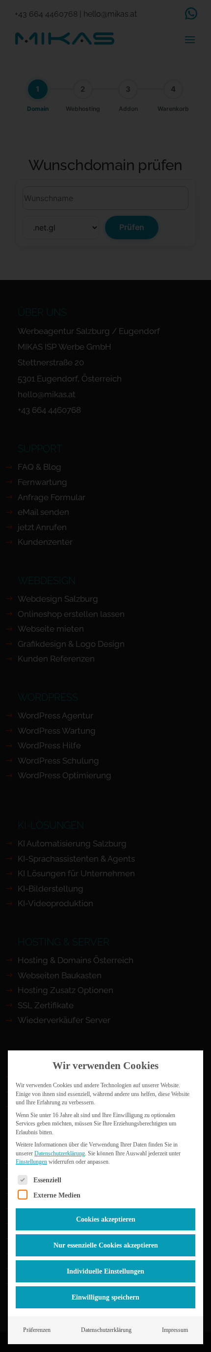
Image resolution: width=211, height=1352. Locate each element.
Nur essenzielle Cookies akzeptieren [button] (105, 1245)
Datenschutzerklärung (59, 1153)
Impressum (175, 1329)
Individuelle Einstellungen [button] (105, 1271)
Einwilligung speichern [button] (105, 1297)
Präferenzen (37, 1329)
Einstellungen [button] (31, 1161)
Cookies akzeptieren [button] (105, 1219)
